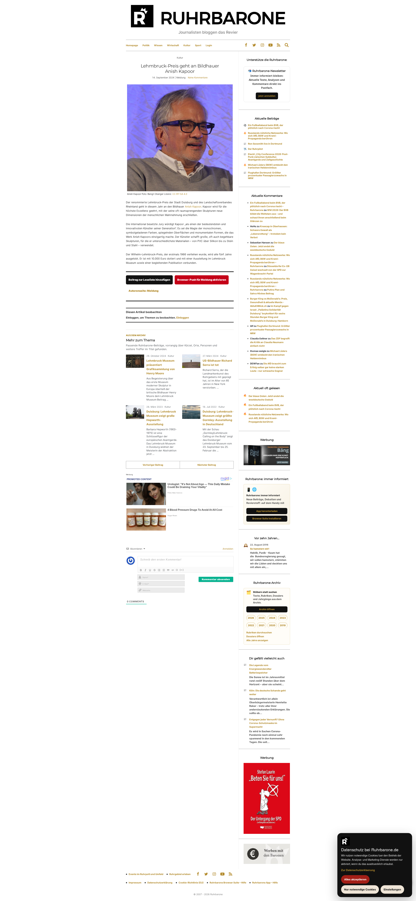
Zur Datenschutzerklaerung (358, 870)
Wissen (158, 45)
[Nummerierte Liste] (159, 570)
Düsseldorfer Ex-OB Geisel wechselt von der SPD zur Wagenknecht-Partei (269, 270)
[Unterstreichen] (150, 570)
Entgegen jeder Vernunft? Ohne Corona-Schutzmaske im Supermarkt (266, 723)
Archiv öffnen (267, 609)
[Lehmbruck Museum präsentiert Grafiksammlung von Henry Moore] (135, 361)
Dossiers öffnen (255, 636)
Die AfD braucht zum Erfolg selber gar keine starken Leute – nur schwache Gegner (268, 367)
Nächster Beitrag (206, 464)
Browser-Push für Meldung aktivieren (201, 279)
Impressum (135, 882)
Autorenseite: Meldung (143, 290)
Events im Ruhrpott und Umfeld (146, 874)
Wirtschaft (173, 45)
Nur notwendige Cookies (360, 889)
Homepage (132, 45)
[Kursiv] (145, 570)
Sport (198, 45)
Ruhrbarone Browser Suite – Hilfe (228, 882)
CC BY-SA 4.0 (179, 194)
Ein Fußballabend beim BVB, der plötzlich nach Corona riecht (265, 126)
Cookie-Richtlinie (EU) (191, 882)
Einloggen (182, 317)
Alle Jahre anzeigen (257, 640)
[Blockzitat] (168, 570)
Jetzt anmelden (266, 95)
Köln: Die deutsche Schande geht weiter (267, 692)
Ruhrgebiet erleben (180, 874)
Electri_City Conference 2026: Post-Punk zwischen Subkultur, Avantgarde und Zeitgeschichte (268, 157)
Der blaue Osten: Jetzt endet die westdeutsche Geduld (267, 246)
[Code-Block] (172, 570)
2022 (251, 625)
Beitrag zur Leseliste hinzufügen (149, 279)
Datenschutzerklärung (159, 882)
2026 (251, 617)
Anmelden (227, 548)
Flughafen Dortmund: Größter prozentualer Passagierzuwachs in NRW (267, 175)
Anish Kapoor (193, 206)
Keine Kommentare (198, 77)
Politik (146, 45)
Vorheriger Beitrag (153, 464)
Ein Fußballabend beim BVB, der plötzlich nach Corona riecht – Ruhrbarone (267, 206)
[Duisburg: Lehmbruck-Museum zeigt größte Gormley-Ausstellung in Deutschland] (191, 412)
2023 (283, 617)
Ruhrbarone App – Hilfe (265, 882)
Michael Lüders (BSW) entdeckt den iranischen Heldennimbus (268, 166)
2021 (261, 625)
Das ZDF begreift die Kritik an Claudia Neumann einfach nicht (270, 342)
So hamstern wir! (259, 548)
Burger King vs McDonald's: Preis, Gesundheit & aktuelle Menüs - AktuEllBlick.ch (269, 302)
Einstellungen (392, 889)
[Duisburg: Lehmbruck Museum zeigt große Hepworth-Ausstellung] (135, 412)
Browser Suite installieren (266, 518)
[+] (182, 569)
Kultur (186, 45)
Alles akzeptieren (355, 879)
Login (209, 45)
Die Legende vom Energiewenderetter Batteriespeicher (260, 669)
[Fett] (141, 570)
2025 (262, 617)
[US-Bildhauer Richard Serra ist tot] (191, 361)
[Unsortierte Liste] (163, 570)
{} (177, 569)
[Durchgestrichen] (154, 570)
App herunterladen (267, 511)
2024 (272, 617)
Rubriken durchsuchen (259, 632)
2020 (272, 625)
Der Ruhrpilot (255, 148)
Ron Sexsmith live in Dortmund (265, 143)
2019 (283, 625)
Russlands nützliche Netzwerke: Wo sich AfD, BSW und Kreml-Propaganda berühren (268, 136)
